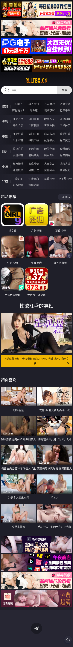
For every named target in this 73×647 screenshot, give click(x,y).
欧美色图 (49, 148)
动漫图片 (65, 148)
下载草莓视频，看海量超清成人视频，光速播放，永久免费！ (36, 361)
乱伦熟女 (49, 140)
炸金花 (34, 110)
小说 (5, 166)
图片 (5, 151)
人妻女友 (49, 163)
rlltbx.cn (36, 80)
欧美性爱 (65, 134)
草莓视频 (49, 178)
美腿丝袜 (18, 155)
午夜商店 (33, 178)
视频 (5, 121)
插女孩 (18, 178)
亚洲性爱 (18, 134)
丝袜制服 (33, 125)
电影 (5, 136)
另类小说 (33, 170)
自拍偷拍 (33, 119)
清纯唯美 (33, 155)
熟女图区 (49, 155)
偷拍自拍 (33, 134)
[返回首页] (68, 639)
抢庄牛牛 (65, 110)
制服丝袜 (18, 140)
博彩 (5, 106)
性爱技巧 (65, 170)
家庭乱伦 (33, 163)
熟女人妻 (18, 125)
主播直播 (49, 125)
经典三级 (33, 140)
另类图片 (65, 155)
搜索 (64, 90)
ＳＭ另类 (65, 125)
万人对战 (49, 104)
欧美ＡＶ (49, 119)
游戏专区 (65, 104)
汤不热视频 (65, 178)
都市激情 (18, 163)
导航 (5, 181)
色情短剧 (33, 185)
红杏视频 (18, 185)
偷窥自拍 (18, 148)
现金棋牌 (49, 110)
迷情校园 (18, 170)
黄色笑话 (49, 170)
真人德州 (33, 104)
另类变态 (65, 140)
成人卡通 (49, 134)
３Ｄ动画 (65, 119)
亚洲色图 (33, 148)
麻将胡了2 (18, 110)
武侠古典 (65, 163)
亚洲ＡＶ (18, 119)
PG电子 (18, 104)
